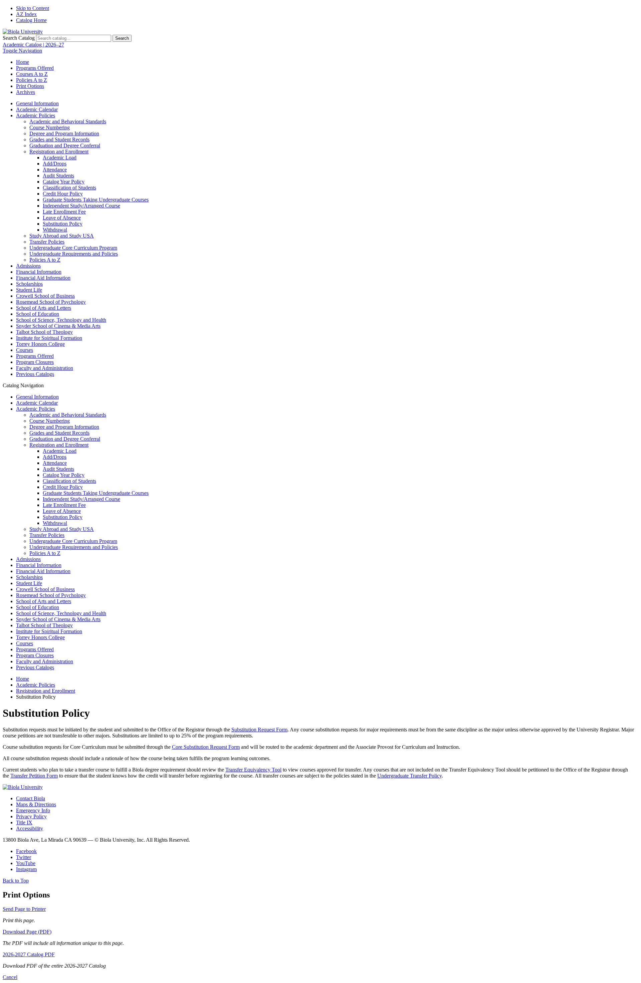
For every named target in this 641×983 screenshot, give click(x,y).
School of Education (37, 314)
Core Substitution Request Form (206, 747)
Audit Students (58, 175)
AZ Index (26, 14)
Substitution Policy (62, 224)
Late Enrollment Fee (64, 212)
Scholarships (29, 284)
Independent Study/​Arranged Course (81, 205)
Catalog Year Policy (63, 181)
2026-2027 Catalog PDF (29, 954)
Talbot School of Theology (44, 332)
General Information (37, 103)
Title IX (24, 822)
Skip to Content (32, 8)
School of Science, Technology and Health (61, 320)
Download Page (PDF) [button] (27, 932)
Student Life (29, 290)
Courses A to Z (32, 74)
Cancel (10, 977)
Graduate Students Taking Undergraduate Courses (96, 199)
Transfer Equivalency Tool (253, 770)
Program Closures (35, 362)
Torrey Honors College (40, 344)
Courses (24, 350)
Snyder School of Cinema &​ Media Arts (58, 326)
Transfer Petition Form (34, 776)
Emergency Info (33, 810)
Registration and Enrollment (58, 151)
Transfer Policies (46, 242)
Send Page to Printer (24, 909)
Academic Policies (35, 115)
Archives (25, 92)
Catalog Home (31, 20)
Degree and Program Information (64, 133)
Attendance (55, 169)
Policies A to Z (31, 80)
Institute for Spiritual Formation (49, 338)
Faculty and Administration (44, 368)
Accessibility (29, 828)
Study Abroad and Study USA (61, 236)
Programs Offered (35, 68)
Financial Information (38, 272)
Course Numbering (49, 127)
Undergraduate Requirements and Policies (73, 254)
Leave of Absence (62, 218)
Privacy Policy (31, 816)
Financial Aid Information (43, 278)
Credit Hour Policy (63, 193)
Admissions (28, 266)
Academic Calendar (37, 109)
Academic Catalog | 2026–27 (33, 44)
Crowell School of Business (45, 296)
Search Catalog (19, 38)
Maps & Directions (36, 804)
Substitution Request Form (259, 729)
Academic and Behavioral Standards (67, 121)
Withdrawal (55, 230)
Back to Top (16, 880)
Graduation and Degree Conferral (64, 145)
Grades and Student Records (59, 139)
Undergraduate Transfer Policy (409, 776)
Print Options (30, 86)
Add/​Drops (54, 163)
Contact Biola (30, 798)
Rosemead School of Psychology (51, 302)
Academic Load (59, 157)
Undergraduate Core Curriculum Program (73, 248)
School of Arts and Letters (43, 308)
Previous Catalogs (35, 374)
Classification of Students (69, 187)
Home (22, 62)
